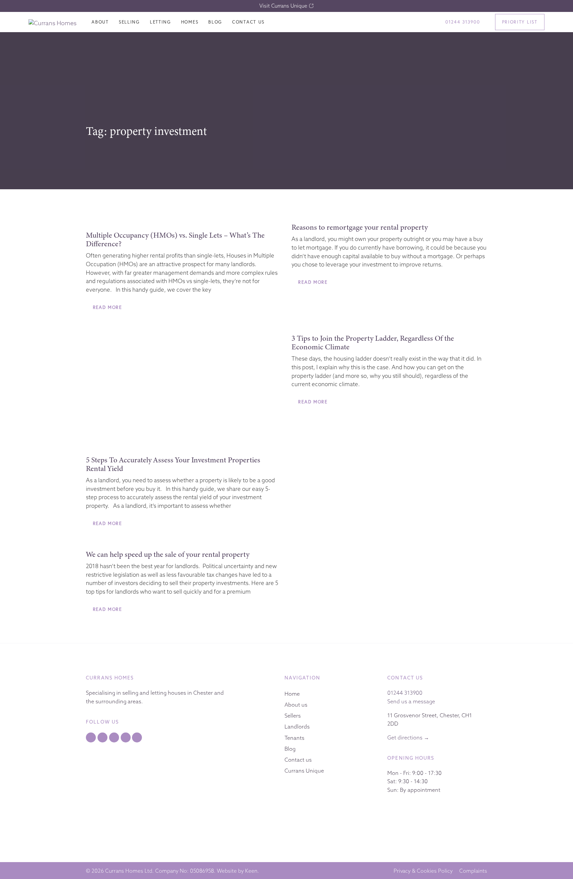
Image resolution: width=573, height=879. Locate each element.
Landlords (297, 726)
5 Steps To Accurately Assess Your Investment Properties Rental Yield (173, 464)
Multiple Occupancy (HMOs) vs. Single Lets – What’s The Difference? (175, 239)
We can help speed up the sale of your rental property (167, 554)
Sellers (293, 715)
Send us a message (411, 701)
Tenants (294, 737)
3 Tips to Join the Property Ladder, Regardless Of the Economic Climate (372, 342)
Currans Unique (304, 770)
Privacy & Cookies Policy (423, 870)
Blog (290, 748)
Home (292, 693)
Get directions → (408, 737)
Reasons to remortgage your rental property (359, 227)
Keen (251, 870)
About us (296, 704)
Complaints (473, 870)
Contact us (298, 759)
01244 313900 (404, 692)
